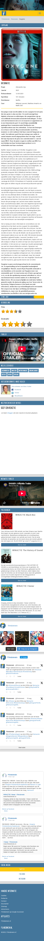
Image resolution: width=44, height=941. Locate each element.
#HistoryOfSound (14, 685)
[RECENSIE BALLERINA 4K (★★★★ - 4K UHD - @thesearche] (22, 638)
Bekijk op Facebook (8, 809)
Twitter (17, 393)
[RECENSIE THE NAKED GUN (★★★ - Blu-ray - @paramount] (7, 638)
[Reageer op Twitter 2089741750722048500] (7, 725)
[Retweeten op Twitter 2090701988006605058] (11, 692)
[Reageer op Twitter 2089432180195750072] (7, 741)
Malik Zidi (14, 370)
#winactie (36, 685)
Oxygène (16, 374)
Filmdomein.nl (6, 921)
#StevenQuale (17, 671)
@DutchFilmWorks (12, 673)
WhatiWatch (19, 396)
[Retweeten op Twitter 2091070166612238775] (11, 676)
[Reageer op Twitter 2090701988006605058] (7, 692)
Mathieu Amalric (23, 370)
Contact (4, 901)
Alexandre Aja (5, 370)
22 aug (29, 665)
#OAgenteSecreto (11, 736)
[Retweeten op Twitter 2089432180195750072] (11, 741)
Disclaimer (5, 904)
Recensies (14, 19)
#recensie (38, 670)
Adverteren (5, 909)
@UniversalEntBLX (12, 689)
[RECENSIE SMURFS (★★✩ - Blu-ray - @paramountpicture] (37, 638)
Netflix (4, 374)
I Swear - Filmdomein (10, 842)
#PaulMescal (10, 687)
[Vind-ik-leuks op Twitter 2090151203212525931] (15, 708)
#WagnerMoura (23, 736)
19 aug (29, 698)
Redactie (4, 898)
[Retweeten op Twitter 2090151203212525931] (11, 708)
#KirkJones (9, 703)
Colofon (3, 896)
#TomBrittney (27, 671)
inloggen (10, 413)
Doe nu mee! (22, 545)
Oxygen (10, 374)
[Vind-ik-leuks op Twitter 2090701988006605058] (15, 692)
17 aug (29, 731)
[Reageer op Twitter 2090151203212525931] (7, 708)
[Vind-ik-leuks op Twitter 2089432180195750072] (15, 741)
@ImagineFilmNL (35, 703)
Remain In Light (35, 784)
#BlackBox (9, 671)
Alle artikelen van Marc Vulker (21, 386)
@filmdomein (19, 665)
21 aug (29, 683)
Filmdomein (6, 19)
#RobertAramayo (19, 703)
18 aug (29, 714)
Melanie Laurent (34, 370)
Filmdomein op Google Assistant (12, 912)
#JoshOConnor (20, 687)
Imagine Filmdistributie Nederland (16, 784)
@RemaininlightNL (12, 705)
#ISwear (11, 701)
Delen (6, 811)
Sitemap (4, 906)
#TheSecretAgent (14, 734)
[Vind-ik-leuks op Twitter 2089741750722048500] (15, 725)
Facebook (18, 389)
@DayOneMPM (34, 687)
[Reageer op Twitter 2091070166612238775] (7, 676)
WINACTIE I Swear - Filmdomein (14, 794)
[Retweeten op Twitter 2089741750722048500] (11, 725)
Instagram (22, 879)
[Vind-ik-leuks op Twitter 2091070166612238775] (15, 676)
